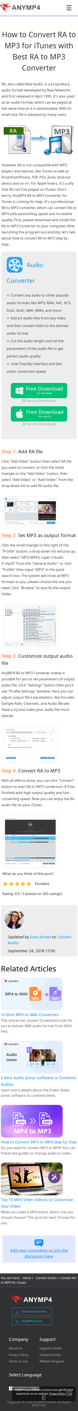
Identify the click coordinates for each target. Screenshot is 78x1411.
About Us (15, 1348)
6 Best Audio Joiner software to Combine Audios (38, 1081)
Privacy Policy (18, 1354)
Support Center (50, 1348)
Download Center (34, 1311)
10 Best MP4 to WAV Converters (30, 1014)
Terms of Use (18, 1361)
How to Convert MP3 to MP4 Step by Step (39, 1142)
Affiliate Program (51, 1361)
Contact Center (50, 1354)
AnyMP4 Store (32, 1321)
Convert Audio (46, 1278)
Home (27, 1278)
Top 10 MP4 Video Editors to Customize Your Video (37, 1203)
